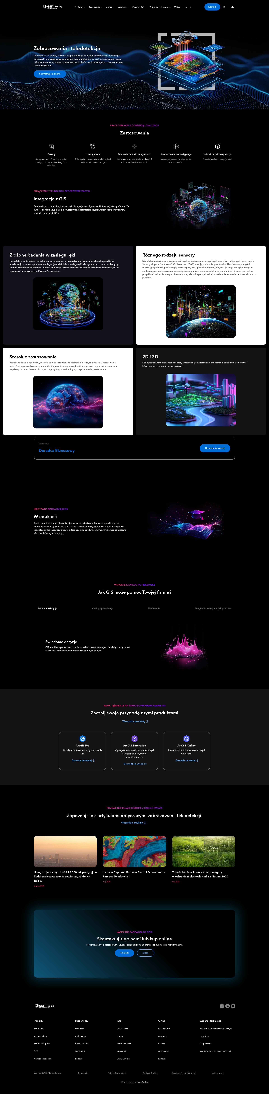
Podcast (78, 1059)
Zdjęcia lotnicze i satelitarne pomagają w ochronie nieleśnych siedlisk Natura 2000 (200, 874)
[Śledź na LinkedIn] (227, 1006)
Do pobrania (206, 1043)
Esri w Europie (123, 1059)
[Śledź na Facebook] (222, 1006)
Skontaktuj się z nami (49, 74)
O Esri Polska (164, 1029)
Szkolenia (122, 7)
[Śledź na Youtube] (233, 1006)
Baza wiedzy (138, 7)
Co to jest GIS (81, 1043)
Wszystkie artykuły (132, 823)
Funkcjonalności (124, 1043)
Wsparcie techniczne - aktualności (215, 1051)
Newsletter (122, 1051)
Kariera (161, 1043)
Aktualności (163, 1051)
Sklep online (122, 1029)
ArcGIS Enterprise (42, 1043)
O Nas (177, 7)
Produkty (79, 7)
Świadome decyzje (47, 608)
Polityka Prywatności (116, 1073)
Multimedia (80, 1036)
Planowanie (154, 608)
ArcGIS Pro (38, 1029)
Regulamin (83, 1073)
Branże (109, 7)
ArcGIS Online (40, 1036)
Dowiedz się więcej (215, 448)
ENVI (36, 1051)
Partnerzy (162, 1036)
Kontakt (212, 7)
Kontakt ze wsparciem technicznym (216, 1029)
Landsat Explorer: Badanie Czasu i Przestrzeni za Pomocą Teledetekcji (134, 874)
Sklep (188, 7)
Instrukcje (204, 1036)
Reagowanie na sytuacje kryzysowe (213, 608)
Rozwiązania (94, 7)
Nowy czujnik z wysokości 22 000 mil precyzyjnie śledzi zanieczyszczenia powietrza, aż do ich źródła (65, 876)
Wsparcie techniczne (158, 7)
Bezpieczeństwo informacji (184, 1073)
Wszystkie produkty (133, 721)
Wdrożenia (80, 1051)
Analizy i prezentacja (102, 608)
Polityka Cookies (150, 1073)
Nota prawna (218, 1073)
